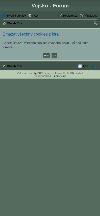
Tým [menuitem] (85, 66)
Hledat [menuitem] (95, 24)
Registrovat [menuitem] (70, 15)
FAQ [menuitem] (35, 15)
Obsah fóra (14, 66)
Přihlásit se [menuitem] (90, 15)
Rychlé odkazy (16, 15)
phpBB (37, 73)
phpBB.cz (60, 75)
